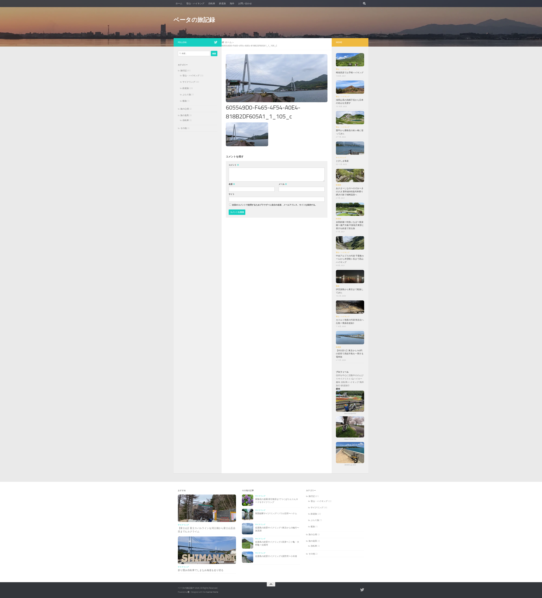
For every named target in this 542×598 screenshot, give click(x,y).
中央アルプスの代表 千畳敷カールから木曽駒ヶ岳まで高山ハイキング (350, 259)
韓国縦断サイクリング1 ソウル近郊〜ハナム (276, 513)
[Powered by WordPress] (188, 592)
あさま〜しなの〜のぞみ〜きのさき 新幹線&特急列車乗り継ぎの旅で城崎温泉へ (349, 191)
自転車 (211, 3)
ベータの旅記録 (194, 19)
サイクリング (189, 82)
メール (283, 184)
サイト (232, 194)
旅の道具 (184, 115)
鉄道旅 (222, 3)
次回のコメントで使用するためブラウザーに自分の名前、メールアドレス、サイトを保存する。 (274, 205)
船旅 (185, 101)
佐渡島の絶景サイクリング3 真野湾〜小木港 (276, 556)
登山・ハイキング (195, 3)
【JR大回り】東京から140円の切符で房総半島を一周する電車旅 (349, 353)
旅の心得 (184, 109)
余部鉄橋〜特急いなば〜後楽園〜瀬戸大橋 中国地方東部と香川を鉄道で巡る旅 (350, 225)
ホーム (179, 3)
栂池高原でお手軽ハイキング (349, 72)
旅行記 (183, 70)
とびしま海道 (342, 161)
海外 (232, 3)
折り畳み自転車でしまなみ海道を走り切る (200, 570)
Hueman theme (212, 592)
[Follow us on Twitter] (215, 42)
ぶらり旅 (187, 94)
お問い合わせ (245, 3)
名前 (232, 184)
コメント (234, 165)
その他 (183, 128)
